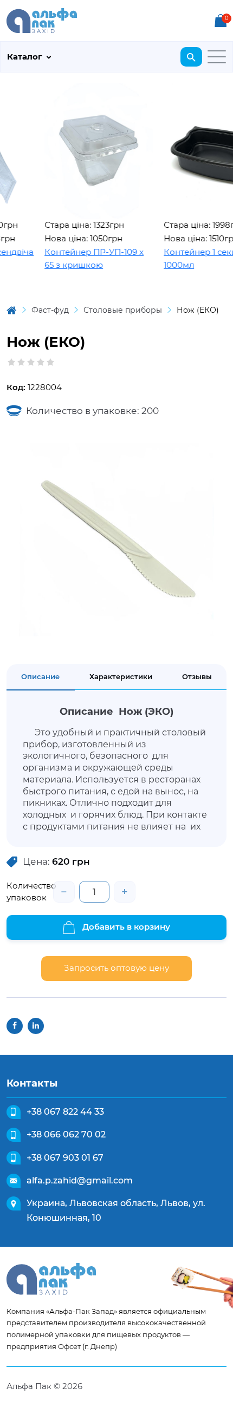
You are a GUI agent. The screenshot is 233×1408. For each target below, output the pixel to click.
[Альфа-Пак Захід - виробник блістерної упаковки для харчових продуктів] (42, 20)
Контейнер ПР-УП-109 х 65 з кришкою (85, 259)
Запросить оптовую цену (116, 968)
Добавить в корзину (125, 927)
